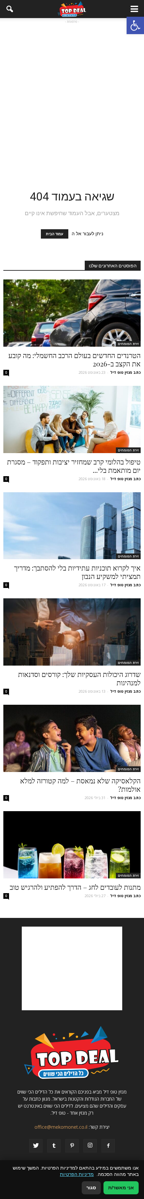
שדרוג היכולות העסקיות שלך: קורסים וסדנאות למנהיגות (79, 678)
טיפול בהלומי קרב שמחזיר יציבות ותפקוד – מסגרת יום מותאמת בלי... (74, 466)
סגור (91, 1187)
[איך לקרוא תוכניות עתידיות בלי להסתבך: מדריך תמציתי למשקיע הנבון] (72, 526)
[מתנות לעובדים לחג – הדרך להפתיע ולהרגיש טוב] (72, 844)
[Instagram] (90, 1145)
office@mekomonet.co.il (60, 1127)
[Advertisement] (72, 97)
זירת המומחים (128, 343)
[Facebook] (108, 1145)
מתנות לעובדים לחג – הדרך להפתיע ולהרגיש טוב (75, 886)
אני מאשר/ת (121, 1187)
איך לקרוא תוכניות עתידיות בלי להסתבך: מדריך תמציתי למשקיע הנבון (77, 572)
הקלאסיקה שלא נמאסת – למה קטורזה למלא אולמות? (80, 784)
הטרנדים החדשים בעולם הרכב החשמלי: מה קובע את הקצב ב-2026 (74, 359)
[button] (135, 25)
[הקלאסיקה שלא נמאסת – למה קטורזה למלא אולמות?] (72, 738)
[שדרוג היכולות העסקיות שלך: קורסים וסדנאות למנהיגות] (72, 632)
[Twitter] (36, 1145)
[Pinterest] (72, 1145)
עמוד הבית (54, 234)
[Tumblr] (54, 1145)
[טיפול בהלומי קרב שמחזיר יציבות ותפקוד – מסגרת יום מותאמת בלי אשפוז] (72, 419)
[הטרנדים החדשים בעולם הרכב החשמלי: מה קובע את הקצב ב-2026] (72, 313)
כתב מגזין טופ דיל (125, 372)
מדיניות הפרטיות (77, 1174)
